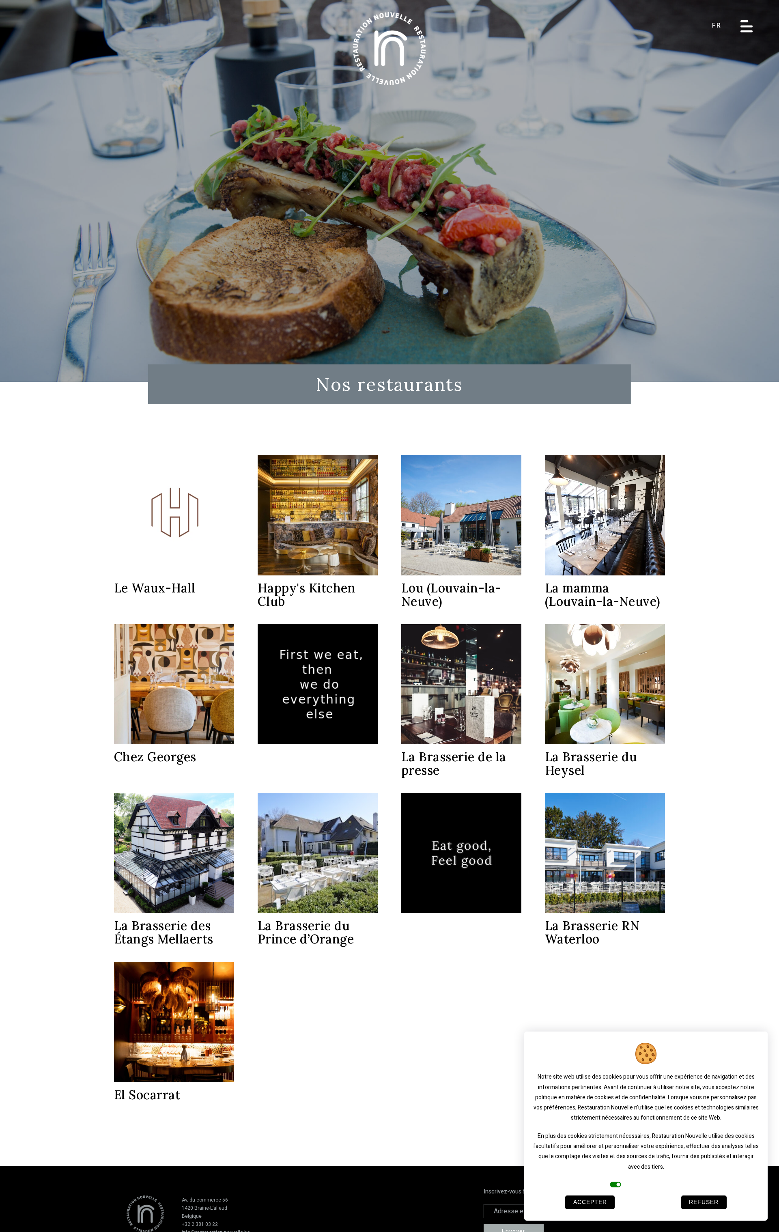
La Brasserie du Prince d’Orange (306, 932)
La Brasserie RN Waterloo (592, 932)
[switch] (615, 1184)
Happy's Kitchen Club (307, 594)
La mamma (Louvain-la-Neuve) (602, 594)
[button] (722, 25)
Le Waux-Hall (155, 588)
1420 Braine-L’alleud (204, 1208)
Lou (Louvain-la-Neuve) (451, 594)
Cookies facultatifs (651, 1184)
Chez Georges (155, 757)
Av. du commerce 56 (205, 1200)
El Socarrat (147, 1095)
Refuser (704, 1202)
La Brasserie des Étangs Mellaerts (163, 932)
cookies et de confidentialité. (630, 1097)
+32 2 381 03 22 (200, 1224)
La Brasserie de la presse (453, 763)
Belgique (192, 1216)
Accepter (590, 1202)
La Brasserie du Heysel (591, 763)
